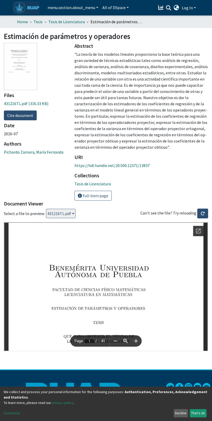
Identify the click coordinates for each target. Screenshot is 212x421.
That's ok (198, 413)
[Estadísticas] (161, 8)
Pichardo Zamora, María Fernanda (33, 152)
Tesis (38, 21)
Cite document (20, 115)
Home (22, 21)
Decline (180, 413)
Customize (12, 413)
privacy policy (62, 402)
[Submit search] (168, 8)
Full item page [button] (95, 195)
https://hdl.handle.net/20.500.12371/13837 (112, 165)
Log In (187, 7)
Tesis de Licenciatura (66, 21)
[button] (176, 8)
